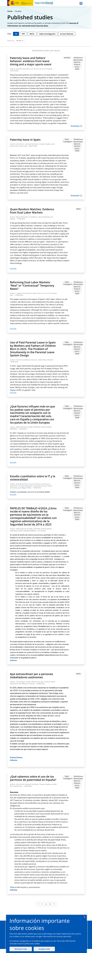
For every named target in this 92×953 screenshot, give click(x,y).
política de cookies (32, 943)
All (16, 34)
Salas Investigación (47, 34)
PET (23, 34)
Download (75, 126)
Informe (13, 660)
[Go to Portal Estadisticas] (44, 3)
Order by (10, 40)
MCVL (32, 34)
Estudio (13, 268)
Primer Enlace (16, 757)
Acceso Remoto (66, 34)
